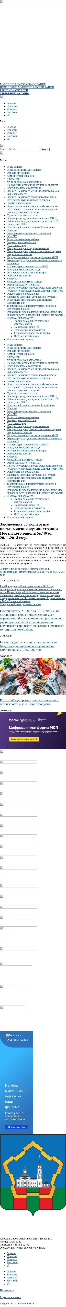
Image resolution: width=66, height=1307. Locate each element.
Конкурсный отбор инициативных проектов (32, 184)
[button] (33, 121)
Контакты (12, 112)
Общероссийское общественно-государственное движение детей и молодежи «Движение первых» (36, 313)
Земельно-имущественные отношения (29, 233)
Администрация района (20, 175)
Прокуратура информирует (29, 330)
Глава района (14, 166)
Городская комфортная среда (23, 269)
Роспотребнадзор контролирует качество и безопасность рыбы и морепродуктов (29, 702)
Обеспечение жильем (19, 275)
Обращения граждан (18, 172)
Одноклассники (10, 1297)
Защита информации (19, 203)
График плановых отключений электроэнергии (31, 322)
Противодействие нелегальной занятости (31, 227)
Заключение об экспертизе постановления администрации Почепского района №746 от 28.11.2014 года (32, 571)
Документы (13, 178)
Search (3, 149)
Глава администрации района (24, 169)
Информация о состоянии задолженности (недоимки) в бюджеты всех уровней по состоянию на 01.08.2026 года (28, 646)
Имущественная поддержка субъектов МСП (32, 257)
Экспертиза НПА (17, 224)
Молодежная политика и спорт (25, 281)
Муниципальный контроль (22, 215)
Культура (12, 278)
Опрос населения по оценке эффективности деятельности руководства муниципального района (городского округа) (32, 209)
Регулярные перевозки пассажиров (27, 272)
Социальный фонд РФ (26, 326)
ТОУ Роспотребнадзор (26, 336)
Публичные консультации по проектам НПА (33, 221)
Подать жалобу (16, 1127)
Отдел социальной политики (23, 284)
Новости (12, 106)
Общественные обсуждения (23, 293)
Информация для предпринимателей (28, 248)
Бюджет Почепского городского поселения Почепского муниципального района (31, 198)
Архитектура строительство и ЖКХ (27, 266)
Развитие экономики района (23, 239)
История (12, 109)
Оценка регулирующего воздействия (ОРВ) (32, 218)
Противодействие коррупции (24, 187)
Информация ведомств (20, 317)
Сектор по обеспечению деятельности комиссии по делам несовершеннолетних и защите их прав (35, 289)
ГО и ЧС (12, 236)
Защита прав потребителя (21, 242)
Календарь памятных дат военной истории (31, 296)
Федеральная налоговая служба (32, 333)
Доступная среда (16, 245)
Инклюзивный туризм (20, 339)
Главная (11, 103)
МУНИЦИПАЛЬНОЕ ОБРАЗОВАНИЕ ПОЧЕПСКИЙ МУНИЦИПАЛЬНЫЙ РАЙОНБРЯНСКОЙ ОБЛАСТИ (27, 87)
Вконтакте (7, 1290)
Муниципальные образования (24, 181)
